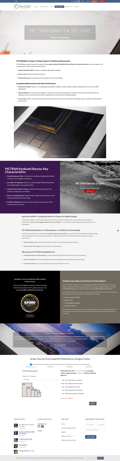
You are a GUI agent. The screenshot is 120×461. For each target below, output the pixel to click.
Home (36, 6)
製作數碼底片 (23, 445)
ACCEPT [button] (100, 458)
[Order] (118, 230)
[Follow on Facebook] (14, 1)
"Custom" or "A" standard (29, 376)
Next (93, 403)
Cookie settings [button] (90, 458)
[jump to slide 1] (52, 156)
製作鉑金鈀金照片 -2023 (26, 451)
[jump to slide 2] (54, 156)
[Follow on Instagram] (16, 1)
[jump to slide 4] (58, 156)
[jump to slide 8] (66, 156)
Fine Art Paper (58, 6)
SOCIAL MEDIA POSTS (68, 428)
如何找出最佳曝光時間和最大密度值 (27, 432)
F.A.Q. (63, 424)
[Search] (88, 1)
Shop (51, 6)
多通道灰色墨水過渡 (25, 439)
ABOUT (63, 432)
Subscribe (91, 437)
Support (77, 6)
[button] (75, 1)
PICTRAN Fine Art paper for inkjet (26, 425)
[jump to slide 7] (64, 156)
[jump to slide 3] (56, 156)
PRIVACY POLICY (66, 436)
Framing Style (68, 6)
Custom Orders (44, 6)
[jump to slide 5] (60, 156)
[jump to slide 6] (62, 156)
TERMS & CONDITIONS (68, 440)
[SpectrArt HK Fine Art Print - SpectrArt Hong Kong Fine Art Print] (22, 6)
